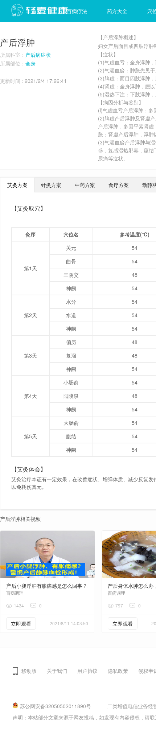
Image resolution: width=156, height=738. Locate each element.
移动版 (29, 670)
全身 (30, 63)
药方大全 (117, 11)
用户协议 (87, 670)
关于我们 (57, 670)
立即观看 (21, 623)
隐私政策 (118, 670)
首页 (37, 11)
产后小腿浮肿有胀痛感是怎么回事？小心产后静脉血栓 (67, 585)
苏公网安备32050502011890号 (55, 706)
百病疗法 (77, 11)
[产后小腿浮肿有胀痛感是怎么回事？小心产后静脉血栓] (47, 554)
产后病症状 (38, 54)
